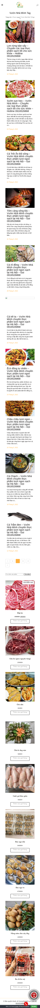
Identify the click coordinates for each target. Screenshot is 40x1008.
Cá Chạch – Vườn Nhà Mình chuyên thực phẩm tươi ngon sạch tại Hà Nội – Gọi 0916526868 (19, 481)
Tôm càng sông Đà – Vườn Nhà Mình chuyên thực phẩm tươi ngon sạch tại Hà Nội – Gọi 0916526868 (20, 215)
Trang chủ (8, 17)
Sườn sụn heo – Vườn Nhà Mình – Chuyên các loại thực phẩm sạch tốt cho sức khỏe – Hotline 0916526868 (20, 105)
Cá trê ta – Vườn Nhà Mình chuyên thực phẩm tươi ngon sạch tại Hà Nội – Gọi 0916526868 (18, 321)
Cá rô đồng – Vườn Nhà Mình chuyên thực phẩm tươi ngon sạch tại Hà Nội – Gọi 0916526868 (20, 269)
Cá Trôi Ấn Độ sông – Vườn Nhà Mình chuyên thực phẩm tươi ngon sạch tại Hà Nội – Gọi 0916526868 (20, 158)
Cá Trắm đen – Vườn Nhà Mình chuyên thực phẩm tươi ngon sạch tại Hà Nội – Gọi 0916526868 (19, 529)
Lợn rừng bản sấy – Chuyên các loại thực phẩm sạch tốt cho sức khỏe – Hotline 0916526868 (19, 50)
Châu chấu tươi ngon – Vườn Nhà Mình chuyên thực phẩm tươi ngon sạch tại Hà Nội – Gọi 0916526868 (20, 424)
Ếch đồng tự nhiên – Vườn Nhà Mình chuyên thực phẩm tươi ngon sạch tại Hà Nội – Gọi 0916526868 (20, 373)
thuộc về (15, 1001)
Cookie (17, 1006)
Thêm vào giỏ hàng (20, 621)
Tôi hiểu (34, 1006)
